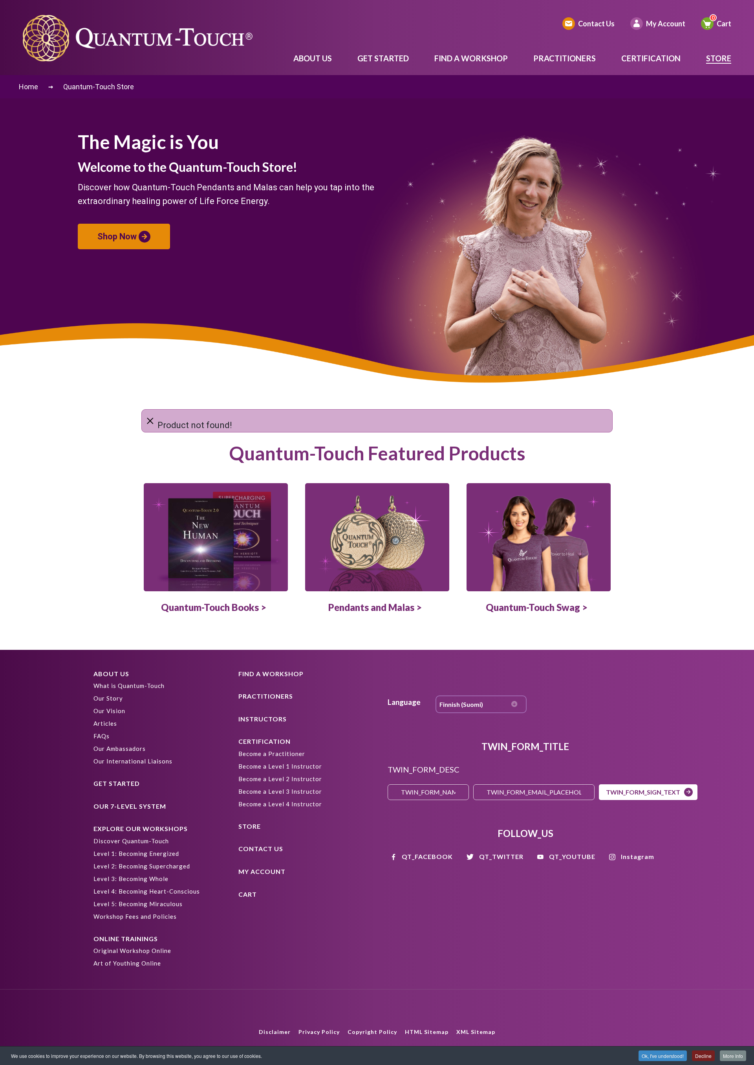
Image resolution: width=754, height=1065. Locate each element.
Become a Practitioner (271, 753)
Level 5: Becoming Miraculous (138, 903)
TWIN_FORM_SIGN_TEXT (643, 792)
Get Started (383, 58)
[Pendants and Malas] (377, 537)
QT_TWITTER (501, 856)
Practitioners (564, 58)
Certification (651, 58)
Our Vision (109, 710)
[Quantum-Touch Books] (216, 537)
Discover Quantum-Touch (131, 840)
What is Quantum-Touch (129, 685)
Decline (703, 1055)
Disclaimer (275, 1031)
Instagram (637, 856)
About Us (312, 58)
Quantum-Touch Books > (213, 607)
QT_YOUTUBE (572, 856)
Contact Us (596, 23)
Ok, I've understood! (663, 1055)
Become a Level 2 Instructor (280, 778)
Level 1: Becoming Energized (136, 853)
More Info (733, 1055)
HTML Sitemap (426, 1031)
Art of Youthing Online (127, 963)
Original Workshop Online (132, 950)
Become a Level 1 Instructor (280, 766)
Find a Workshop (471, 58)
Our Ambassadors (119, 748)
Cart (724, 23)
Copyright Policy (372, 1031)
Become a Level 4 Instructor (280, 803)
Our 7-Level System (129, 806)
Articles (105, 723)
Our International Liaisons (132, 761)
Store (718, 58)
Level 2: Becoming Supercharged (141, 866)
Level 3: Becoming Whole (130, 878)
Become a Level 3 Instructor (280, 791)
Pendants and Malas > (375, 607)
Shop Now (117, 236)
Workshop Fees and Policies (135, 916)
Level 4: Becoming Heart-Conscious (146, 891)
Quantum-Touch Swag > (536, 607)
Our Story (108, 698)
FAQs (101, 735)
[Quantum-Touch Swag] (539, 537)
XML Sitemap (475, 1031)
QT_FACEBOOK (427, 856)
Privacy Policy (319, 1031)
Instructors (262, 719)
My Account (665, 23)
